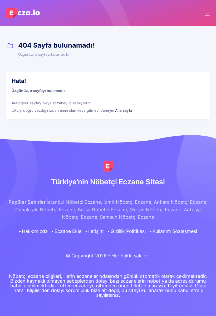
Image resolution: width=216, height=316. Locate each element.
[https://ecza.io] (108, 166)
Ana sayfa (123, 110)
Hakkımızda (35, 231)
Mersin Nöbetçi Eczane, (156, 209)
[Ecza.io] (23, 15)
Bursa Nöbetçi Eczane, (103, 209)
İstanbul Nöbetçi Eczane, (74, 202)
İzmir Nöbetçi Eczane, (128, 202)
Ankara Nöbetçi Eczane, (181, 202)
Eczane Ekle (68, 231)
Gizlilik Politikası (128, 231)
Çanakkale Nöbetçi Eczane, (45, 209)
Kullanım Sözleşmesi (175, 231)
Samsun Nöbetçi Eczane (127, 217)
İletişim (96, 231)
